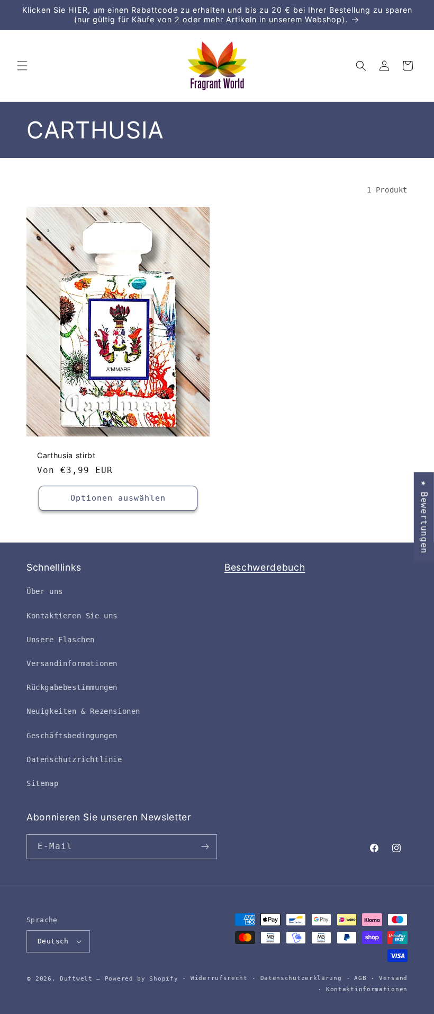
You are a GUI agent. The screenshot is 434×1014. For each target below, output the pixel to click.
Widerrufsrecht (219, 978)
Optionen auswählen (118, 498)
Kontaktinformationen (367, 989)
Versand (393, 978)
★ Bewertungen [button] (424, 517)
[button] (22, 65)
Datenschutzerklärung (301, 978)
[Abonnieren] (204, 846)
